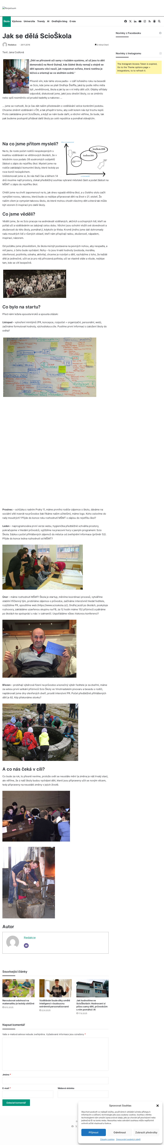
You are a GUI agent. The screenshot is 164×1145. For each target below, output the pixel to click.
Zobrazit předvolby (146, 1132)
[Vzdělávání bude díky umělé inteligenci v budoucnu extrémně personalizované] (55, 988)
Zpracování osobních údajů (128, 1139)
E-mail (6, 1088)
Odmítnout (120, 1132)
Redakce (12, 45)
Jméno (6, 1074)
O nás (73, 21)
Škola (7, 21)
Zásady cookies (107, 1139)
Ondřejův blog (59, 21)
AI (48, 21)
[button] (157, 1105)
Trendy (41, 21)
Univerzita (29, 21)
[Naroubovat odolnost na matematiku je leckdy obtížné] (18, 988)
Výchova (16, 21)
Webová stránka (66, 1088)
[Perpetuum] (9, 8)
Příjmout (93, 1132)
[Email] (26, 945)
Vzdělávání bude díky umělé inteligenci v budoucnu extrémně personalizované (54, 1003)
